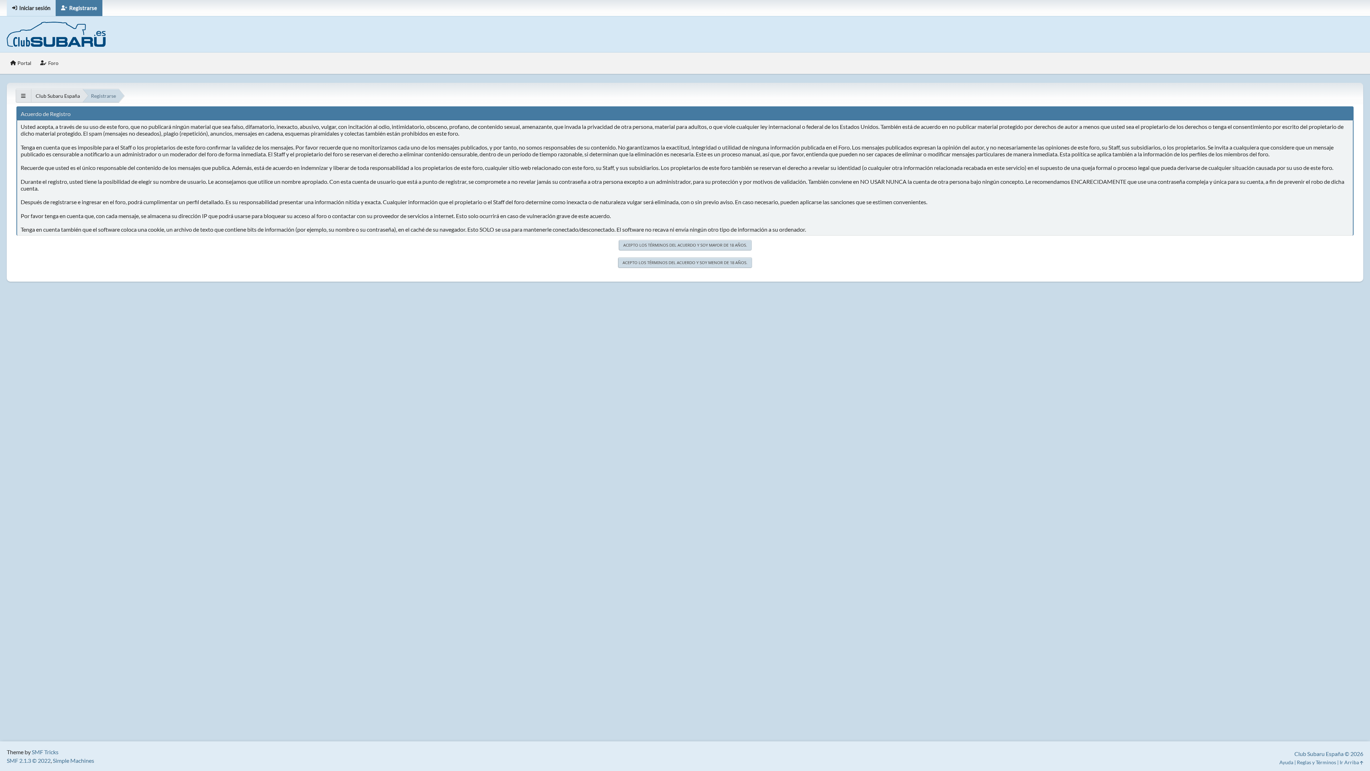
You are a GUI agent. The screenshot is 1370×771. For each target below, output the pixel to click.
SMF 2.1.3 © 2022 (29, 760)
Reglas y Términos (1316, 762)
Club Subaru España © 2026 (1328, 753)
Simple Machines (73, 760)
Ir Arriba (1350, 762)
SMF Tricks (45, 752)
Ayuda (1286, 762)
